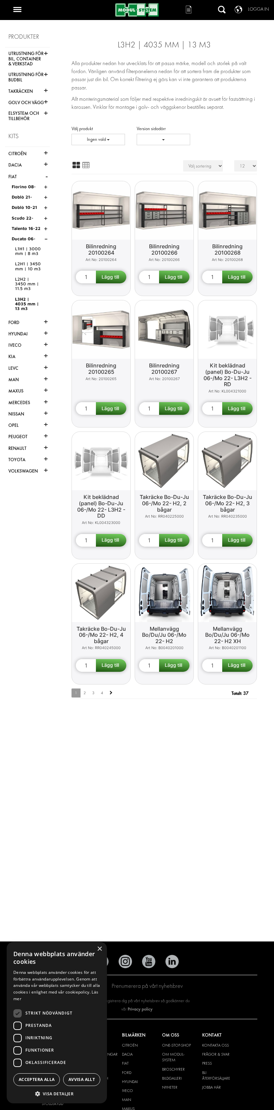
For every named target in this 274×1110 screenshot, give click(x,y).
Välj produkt (82, 128)
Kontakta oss (215, 1045)
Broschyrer (173, 1069)
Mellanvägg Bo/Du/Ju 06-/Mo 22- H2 (164, 634)
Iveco (127, 1090)
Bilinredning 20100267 (164, 368)
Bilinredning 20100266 (164, 249)
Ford (126, 1072)
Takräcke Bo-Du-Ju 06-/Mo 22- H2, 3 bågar (227, 503)
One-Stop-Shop (176, 1045)
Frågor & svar (216, 1054)
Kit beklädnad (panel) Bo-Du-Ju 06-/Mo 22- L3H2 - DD (101, 506)
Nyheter (169, 1087)
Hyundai (130, 1081)
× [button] (99, 948)
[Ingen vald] (163, 139)
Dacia (127, 1054)
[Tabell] (86, 165)
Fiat (125, 1063)
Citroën (130, 1045)
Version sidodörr (151, 128)
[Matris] (76, 165)
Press (207, 1063)
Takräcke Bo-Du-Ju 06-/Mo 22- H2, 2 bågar (164, 503)
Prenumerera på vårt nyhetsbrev (147, 986)
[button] (56, 1093)
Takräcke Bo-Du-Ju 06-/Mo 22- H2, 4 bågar (101, 634)
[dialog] (57, 1022)
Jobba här (211, 1087)
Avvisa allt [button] (81, 1079)
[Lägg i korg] (111, 277)
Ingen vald (97, 139)
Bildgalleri (172, 1078)
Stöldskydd (52, 1103)
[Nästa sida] (111, 693)
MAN (126, 1099)
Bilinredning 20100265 (101, 368)
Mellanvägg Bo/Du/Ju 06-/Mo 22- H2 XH (227, 634)
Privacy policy (140, 1009)
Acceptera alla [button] (37, 1079)
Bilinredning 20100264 (101, 249)
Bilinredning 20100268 (227, 249)
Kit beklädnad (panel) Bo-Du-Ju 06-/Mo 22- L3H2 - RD (227, 374)
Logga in (258, 9)
